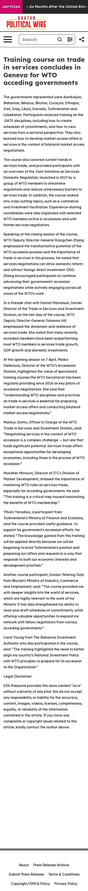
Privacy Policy (65, 883)
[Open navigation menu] (7, 39)
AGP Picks (11, 7)
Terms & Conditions (63, 874)
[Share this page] (82, 39)
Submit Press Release (26, 874)
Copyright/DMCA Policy (30, 883)
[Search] (59, 39)
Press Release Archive (51, 865)
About (24, 865)
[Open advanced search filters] (70, 39)
